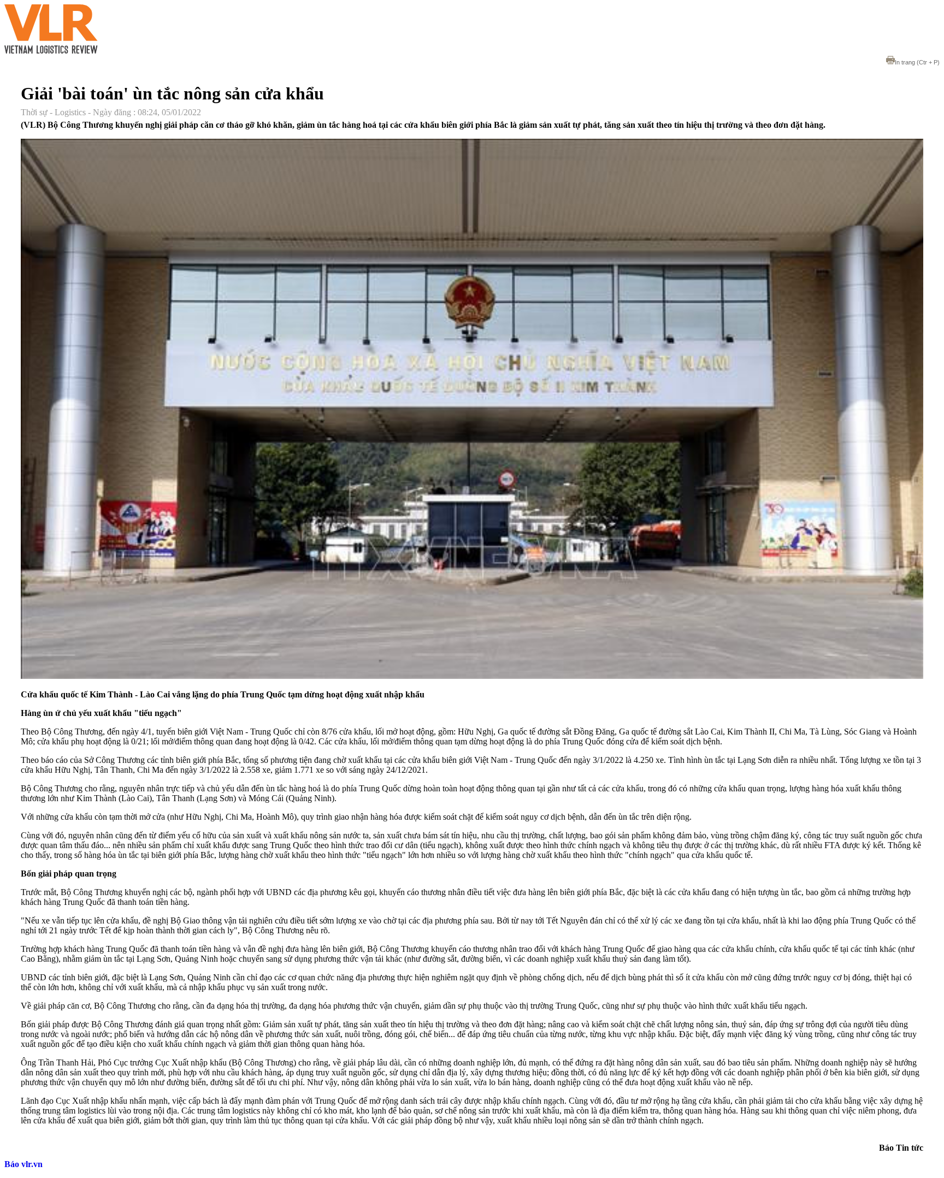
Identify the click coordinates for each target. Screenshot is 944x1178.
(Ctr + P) (917, 62)
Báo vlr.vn (23, 1164)
